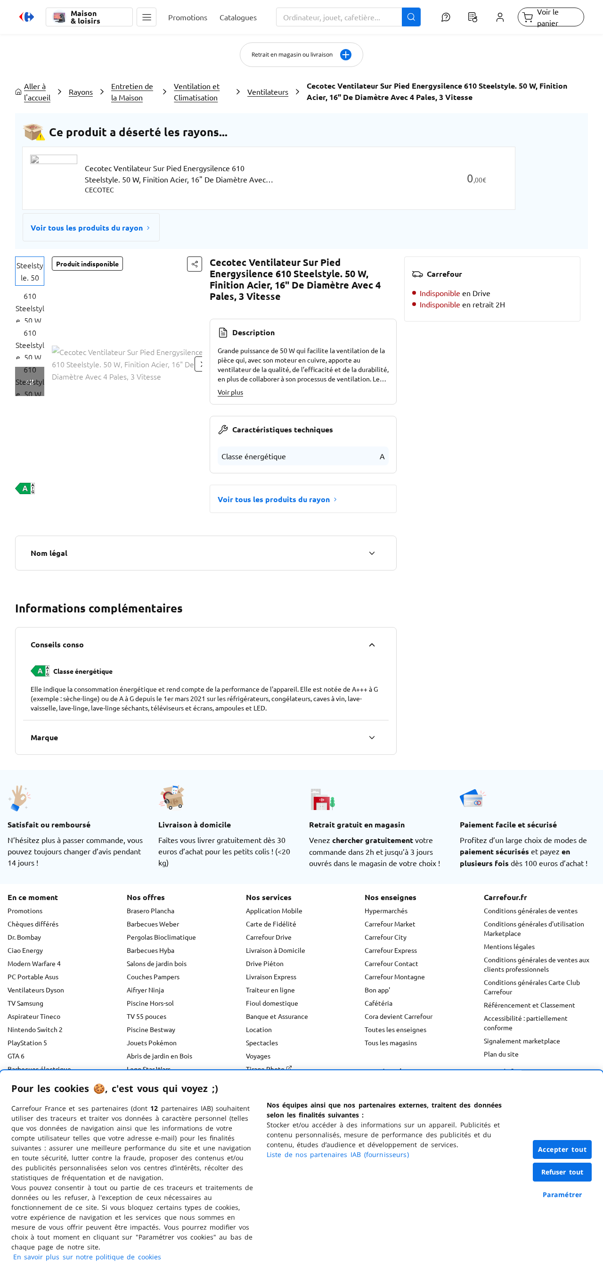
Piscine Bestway (151, 1029)
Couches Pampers (153, 976)
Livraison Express (271, 976)
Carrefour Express (391, 950)
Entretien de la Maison (132, 91)
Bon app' (377, 989)
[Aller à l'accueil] (26, 17)
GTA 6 (16, 1055)
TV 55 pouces (146, 1016)
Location (259, 1029)
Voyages (258, 1055)
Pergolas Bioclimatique (161, 937)
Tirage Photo (266, 1069)
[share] (194, 264)
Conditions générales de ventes (531, 910)
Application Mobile (274, 910)
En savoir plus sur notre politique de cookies (87, 1256)
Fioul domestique (272, 1003)
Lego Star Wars (149, 1069)
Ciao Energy (25, 950)
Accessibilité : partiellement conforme (526, 1023)
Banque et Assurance (277, 1016)
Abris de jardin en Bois (159, 1055)
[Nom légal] (371, 553)
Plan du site (501, 1054)
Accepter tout (562, 1149)
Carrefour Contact (391, 963)
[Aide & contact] (445, 17)
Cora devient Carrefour (398, 1016)
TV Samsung (25, 1003)
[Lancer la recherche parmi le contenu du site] (411, 17)
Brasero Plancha (150, 910)
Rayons (81, 91)
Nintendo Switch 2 (35, 1029)
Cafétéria (378, 1003)
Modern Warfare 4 (34, 963)
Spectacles (262, 1042)
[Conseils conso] (371, 644)
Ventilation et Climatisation (197, 91)
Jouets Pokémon (152, 1042)
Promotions (25, 910)
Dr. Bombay (24, 937)
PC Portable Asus (33, 976)
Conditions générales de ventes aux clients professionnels (536, 964)
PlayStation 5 (27, 1042)
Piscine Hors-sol (150, 1003)
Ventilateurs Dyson (36, 989)
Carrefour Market (390, 923)
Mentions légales (509, 946)
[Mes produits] (473, 17)
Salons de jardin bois (157, 963)
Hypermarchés (386, 910)
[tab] (29, 271)
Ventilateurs (267, 91)
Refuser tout (562, 1171)
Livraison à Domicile (275, 950)
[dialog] (301, 1171)
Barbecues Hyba (150, 950)
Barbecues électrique (39, 1069)
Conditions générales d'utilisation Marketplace (534, 928)
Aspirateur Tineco (34, 1016)
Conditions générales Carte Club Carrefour (532, 987)
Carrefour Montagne (395, 976)
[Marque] (371, 737)
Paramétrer (562, 1194)
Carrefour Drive (269, 937)
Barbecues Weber (153, 923)
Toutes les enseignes (395, 1029)
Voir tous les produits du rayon (87, 227)
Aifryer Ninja (145, 989)
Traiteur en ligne (270, 989)
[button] (146, 17)
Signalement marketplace (522, 1040)
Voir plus (230, 392)
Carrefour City (386, 937)
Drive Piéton (265, 963)
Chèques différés (33, 923)
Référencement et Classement (529, 1004)
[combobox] (348, 17)
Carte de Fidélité (271, 923)
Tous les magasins (391, 1042)
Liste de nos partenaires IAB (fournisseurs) (338, 1154)
